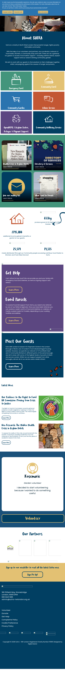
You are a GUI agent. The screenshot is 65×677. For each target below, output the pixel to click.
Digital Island (32, 644)
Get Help (5, 616)
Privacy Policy (7, 626)
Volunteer (33, 518)
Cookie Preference (10, 623)
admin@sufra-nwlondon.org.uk (16, 599)
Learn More (7, 167)
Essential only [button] (18, 12)
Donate (5, 613)
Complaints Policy (10, 619)
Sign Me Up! (32, 575)
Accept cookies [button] (7, 12)
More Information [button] (43, 12)
